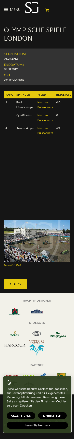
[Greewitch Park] (37, 240)
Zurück (15, 284)
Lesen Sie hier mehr (37, 425)
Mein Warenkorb (47, 10)
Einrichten (52, 415)
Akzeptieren (21, 415)
